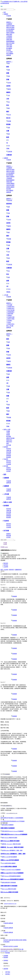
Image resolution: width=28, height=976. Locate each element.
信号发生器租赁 (10, 173)
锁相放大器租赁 (10, 187)
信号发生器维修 (10, 29)
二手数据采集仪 (10, 311)
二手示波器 (9, 305)
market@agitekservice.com (10, 903)
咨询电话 (5, 960)
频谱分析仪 (9, 440)
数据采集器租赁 (10, 180)
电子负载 (8, 445)
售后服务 (8, 457)
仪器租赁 (5, 158)
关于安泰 (5, 466)
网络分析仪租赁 (10, 171)
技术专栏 (8, 462)
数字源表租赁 (9, 174)
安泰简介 (8, 467)
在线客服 (5, 955)
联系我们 (7, 974)
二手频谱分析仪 (10, 306)
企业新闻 (8, 464)
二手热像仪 (9, 320)
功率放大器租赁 (10, 183)
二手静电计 (9, 315)
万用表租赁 (9, 178)
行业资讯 (5, 459)
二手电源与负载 (10, 317)
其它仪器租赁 (9, 190)
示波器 (8, 431)
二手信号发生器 (10, 310)
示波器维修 (9, 24)
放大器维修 (9, 48)
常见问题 (8, 452)
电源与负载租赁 (10, 176)
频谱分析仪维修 (10, 25)
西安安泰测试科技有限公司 (7, 949)
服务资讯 (8, 460)
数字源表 (8, 436)
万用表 (8, 433)
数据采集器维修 (10, 41)
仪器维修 (5, 14)
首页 (4, 12)
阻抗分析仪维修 (10, 43)
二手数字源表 (9, 313)
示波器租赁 (9, 168)
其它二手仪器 (9, 325)
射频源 (8, 434)
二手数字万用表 (10, 318)
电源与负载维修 (10, 32)
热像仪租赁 (9, 181)
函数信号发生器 (10, 438)
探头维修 (8, 50)
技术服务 (5, 447)
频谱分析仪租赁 (10, 169)
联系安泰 (8, 469)
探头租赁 (8, 188)
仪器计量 (8, 450)
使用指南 (8, 455)
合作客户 (8, 471)
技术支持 (8, 448)
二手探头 (8, 322)
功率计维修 (9, 46)
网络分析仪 (9, 441)
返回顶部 (5, 968)
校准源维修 (9, 38)
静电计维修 (9, 34)
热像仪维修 (9, 39)
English (6, 547)
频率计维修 (9, 44)
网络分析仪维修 (10, 27)
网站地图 (7, 952)
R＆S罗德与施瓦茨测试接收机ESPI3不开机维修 (12, 821)
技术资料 (8, 453)
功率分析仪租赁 (10, 185)
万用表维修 (9, 36)
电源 (7, 443)
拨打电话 (7, 972)
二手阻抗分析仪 (10, 324)
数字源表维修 (9, 31)
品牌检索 (8, 55)
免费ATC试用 (6, 429)
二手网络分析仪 (10, 308)
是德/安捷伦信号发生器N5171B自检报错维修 (12, 817)
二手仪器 (5, 295)
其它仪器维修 (9, 53)
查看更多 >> (9, 22)
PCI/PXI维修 (9, 51)
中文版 (2, 547)
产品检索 (8, 15)
